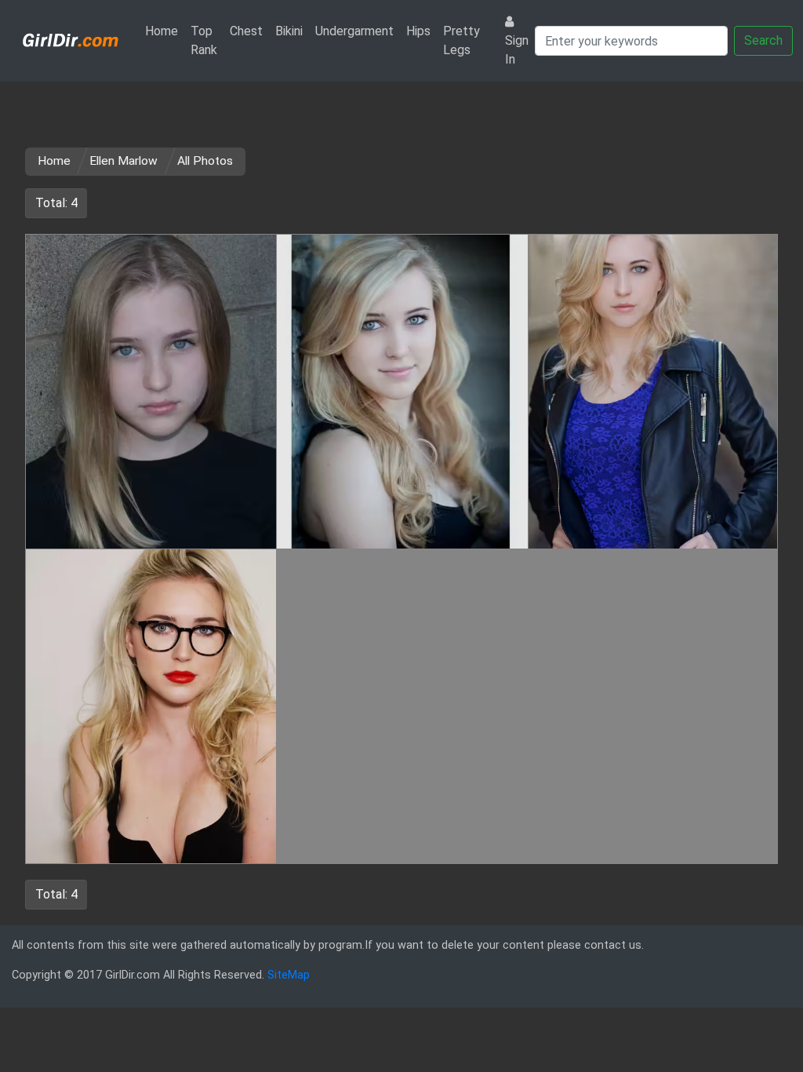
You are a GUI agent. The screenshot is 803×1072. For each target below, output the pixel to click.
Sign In (517, 50)
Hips (418, 31)
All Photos (205, 161)
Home (164, 30)
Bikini (289, 31)
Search (763, 40)
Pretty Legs (461, 40)
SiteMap (288, 975)
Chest (246, 31)
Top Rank (204, 40)
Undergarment (354, 31)
